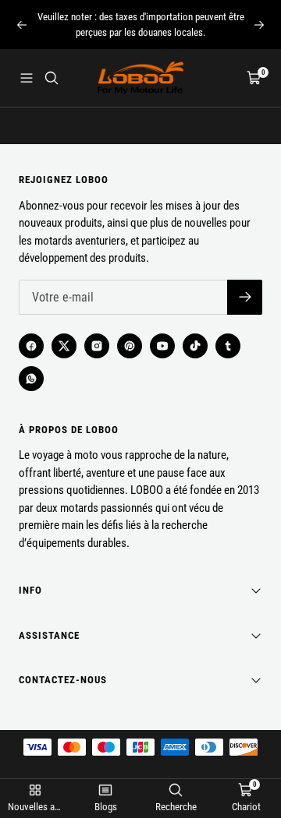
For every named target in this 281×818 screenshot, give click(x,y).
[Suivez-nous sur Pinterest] (129, 345)
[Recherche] (51, 78)
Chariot (246, 807)
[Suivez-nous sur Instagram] (96, 345)
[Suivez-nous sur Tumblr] (227, 345)
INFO (30, 590)
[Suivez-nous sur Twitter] (64, 345)
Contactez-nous (63, 680)
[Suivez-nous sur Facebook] (31, 345)
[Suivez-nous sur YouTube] (162, 345)
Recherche (176, 807)
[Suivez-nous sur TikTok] (195, 345)
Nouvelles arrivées (35, 807)
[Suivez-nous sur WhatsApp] (31, 378)
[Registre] (244, 297)
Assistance (49, 635)
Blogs (105, 807)
